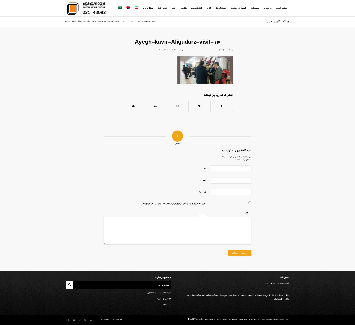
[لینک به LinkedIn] (90, 320)
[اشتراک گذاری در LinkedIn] (155, 106)
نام (204, 168)
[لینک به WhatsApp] (68, 320)
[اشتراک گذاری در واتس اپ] (177, 106)
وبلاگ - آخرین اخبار (278, 21)
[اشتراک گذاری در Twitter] (199, 106)
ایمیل (203, 180)
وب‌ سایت (202, 192)
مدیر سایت (161, 50)
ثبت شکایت (166, 305)
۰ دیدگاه (177, 50)
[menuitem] (281, 8)
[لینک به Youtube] (74, 320)
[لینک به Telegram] (79, 320)
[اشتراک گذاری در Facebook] (222, 106)
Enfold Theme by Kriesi (198, 320)
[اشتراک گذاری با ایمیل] (133, 106)
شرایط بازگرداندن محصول (159, 293)
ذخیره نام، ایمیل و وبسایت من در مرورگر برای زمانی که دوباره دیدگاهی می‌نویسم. (174, 204)
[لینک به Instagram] (85, 320)
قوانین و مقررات (163, 298)
